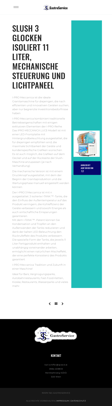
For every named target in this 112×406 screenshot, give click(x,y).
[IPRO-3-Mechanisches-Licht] (87, 144)
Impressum (63, 401)
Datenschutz (78, 401)
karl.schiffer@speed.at (56, 365)
